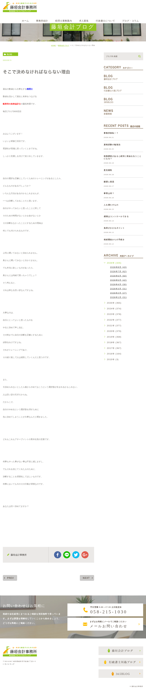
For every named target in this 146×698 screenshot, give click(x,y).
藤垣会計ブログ (63, 45)
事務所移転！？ (111, 133)
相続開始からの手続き (114, 239)
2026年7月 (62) (118, 271)
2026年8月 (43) (118, 267)
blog (9, 54)
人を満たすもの (111, 205)
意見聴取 (108, 170)
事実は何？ (109, 193)
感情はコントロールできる (116, 216)
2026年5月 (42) (118, 280)
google (85, 554)
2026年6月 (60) (118, 276)
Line (66, 554)
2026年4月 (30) (118, 284)
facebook (57, 554)
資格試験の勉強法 (112, 145)
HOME (53, 45)
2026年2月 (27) (118, 293)
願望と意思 (109, 182)
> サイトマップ (9, 664)
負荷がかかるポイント (114, 228)
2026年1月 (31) (118, 297)
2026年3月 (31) (118, 288)
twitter (75, 554)
